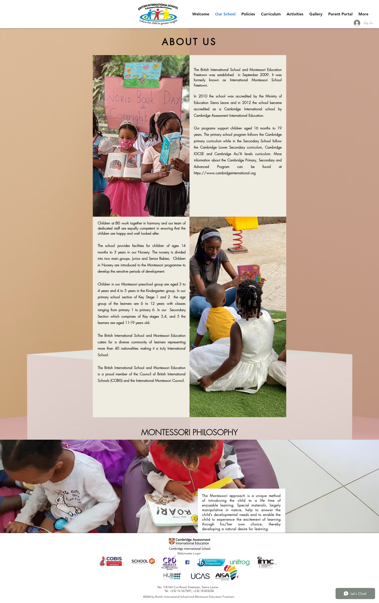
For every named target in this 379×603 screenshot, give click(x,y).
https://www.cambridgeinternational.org (225, 172)
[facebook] (187, 562)
